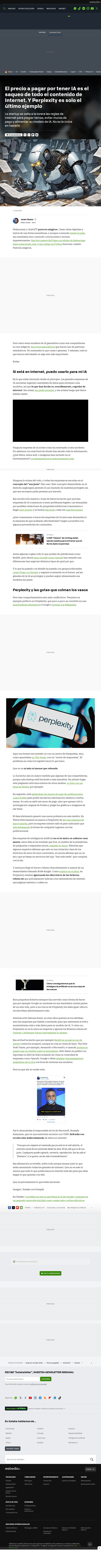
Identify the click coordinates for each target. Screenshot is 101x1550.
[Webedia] (95, 1)
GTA (80, 71)
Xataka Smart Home (11, 1492)
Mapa (49, 71)
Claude (77, 1363)
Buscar (92, 1459)
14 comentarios (15, 135)
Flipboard (32, 134)
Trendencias (10, 1505)
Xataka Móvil (11, 1484)
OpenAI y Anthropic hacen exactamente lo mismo (40, 1032)
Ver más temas (12, 1448)
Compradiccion (11, 1512)
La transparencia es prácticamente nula (52, 458)
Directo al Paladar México (69, 1529)
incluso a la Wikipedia (64, 604)
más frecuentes (74, 509)
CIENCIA (40, 8)
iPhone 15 (89, 71)
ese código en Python (50, 244)
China (10, 71)
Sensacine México (50, 1528)
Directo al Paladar (69, 1480)
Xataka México (11, 1528)
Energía (40, 1433)
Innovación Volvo (55, 32)
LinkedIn (55, 1397)
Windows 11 (73, 1442)
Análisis (40, 1428)
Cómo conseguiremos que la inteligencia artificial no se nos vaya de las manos (66, 986)
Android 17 (67, 1363)
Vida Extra (28, 1484)
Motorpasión (86, 1480)
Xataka (8, 1480)
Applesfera (10, 1487)
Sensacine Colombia (47, 1532)
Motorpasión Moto (88, 1484)
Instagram (87, 8)
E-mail (36, 134)
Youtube (92, 8)
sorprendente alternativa (26, 604)
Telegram (83, 8)
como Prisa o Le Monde (25, 572)
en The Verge (39, 757)
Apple (8, 1438)
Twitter (96, 8)
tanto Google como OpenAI (48, 557)
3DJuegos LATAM (31, 1528)
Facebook (25, 134)
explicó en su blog (69, 871)
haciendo (50, 509)
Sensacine (47, 1480)
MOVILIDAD (51, 8)
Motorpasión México (86, 1529)
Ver (51, 1273)
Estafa (23, 71)
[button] (28, 219)
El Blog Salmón (30, 1505)
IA (16, 71)
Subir (88, 1469)
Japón (73, 71)
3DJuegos (28, 1480)
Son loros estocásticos (43, 346)
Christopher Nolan (36, 71)
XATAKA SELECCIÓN (26, 8)
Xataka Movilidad (75, 1433)
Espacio (71, 1428)
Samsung (41, 1438)
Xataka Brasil (11, 1531)
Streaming (10, 1428)
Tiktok (79, 8)
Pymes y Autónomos (29, 1510)
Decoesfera (10, 1509)
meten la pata (77, 233)
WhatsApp (75, 8)
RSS (45, 1397)
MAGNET (62, 8)
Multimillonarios (61, 71)
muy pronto (25, 509)
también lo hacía (59, 845)
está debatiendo (21, 827)
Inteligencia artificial (77, 1207)
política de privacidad (38, 1384)
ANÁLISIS (11, 8)
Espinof (46, 1484)
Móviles (9, 1433)
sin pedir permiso (44, 390)
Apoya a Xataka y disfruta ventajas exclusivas (45, 1409)
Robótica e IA (39, 1207)
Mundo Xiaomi (11, 1496)
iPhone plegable (53, 1363)
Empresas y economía (56, 1207)
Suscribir (46, 1379)
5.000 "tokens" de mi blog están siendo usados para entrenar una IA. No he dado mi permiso (64, 540)
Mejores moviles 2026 (34, 1363)
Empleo (40, 1442)
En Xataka (50, 535)
